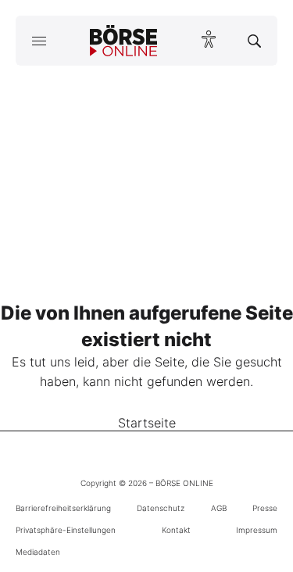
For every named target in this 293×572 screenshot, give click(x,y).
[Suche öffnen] (254, 40)
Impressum (256, 529)
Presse (264, 508)
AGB (219, 508)
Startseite (147, 423)
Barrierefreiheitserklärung (63, 508)
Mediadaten (38, 551)
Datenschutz (160, 508)
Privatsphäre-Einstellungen (66, 529)
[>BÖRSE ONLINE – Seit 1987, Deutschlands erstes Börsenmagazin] (123, 40)
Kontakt (176, 529)
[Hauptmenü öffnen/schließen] (39, 40)
